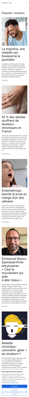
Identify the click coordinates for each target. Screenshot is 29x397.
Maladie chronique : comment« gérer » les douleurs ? (14, 348)
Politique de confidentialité (12, 382)
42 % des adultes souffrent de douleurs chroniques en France (14, 124)
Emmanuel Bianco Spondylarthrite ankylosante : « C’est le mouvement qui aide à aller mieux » (14, 269)
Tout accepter (14, 386)
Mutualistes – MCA (7, 3)
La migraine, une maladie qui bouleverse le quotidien (13, 54)
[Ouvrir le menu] (26, 3)
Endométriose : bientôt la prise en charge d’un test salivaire (14, 196)
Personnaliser (14, 390)
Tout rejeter (14, 394)
